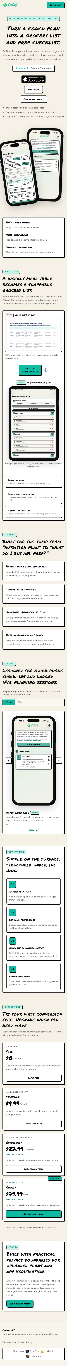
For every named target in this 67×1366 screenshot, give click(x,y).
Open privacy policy (20, 1303)
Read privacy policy (33, 99)
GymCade (34, 1351)
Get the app (56, 5)
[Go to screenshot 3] (36, 830)
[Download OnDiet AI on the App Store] (33, 79)
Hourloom (36, 1356)
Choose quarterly (33, 1168)
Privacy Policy (25, 1342)
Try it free (33, 1077)
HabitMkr (50, 1351)
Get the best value (33, 1213)
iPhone (9, 702)
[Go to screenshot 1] (31, 830)
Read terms (33, 89)
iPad (20, 702)
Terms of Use (9, 1342)
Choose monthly (33, 1123)
